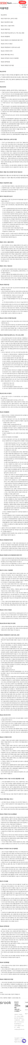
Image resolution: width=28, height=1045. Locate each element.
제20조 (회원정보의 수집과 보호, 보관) (10, 47)
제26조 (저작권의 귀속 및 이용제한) (10, 58)
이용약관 (16, 1004)
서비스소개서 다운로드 (17, 1010)
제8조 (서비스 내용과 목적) (7, 26)
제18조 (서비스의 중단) (6, 44)
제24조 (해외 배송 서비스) (7, 54)
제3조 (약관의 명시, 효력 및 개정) (9, 18)
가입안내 (22, 2)
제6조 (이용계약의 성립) (7, 22)
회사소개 (16, 1002)
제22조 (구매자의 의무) (6, 51)
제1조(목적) (4, 15)
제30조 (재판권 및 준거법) (7, 65)
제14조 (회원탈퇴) (5, 36)
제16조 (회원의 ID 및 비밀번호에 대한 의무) (12, 40)
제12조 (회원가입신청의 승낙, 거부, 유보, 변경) (12, 33)
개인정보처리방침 (17, 1006)
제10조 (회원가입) (5, 29)
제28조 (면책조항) (5, 62)
